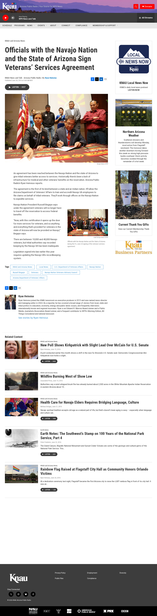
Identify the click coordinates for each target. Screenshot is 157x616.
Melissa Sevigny (45, 407)
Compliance (81, 25)
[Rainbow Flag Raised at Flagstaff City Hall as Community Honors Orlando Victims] (21, 474)
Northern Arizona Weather (134, 133)
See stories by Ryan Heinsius (33, 317)
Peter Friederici (45, 442)
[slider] (16, 17)
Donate (148, 6)
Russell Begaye (19, 272)
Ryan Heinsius (51, 78)
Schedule (7, 25)
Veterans (34, 272)
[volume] (13, 18)
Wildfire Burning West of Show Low (66, 376)
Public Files (59, 578)
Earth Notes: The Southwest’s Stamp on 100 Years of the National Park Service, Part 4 (92, 435)
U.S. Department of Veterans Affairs (69, 267)
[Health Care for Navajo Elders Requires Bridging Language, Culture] (21, 407)
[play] (5, 17)
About (53, 25)
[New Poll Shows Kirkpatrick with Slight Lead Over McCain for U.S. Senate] (21, 350)
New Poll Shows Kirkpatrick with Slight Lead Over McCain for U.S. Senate (94, 345)
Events (41, 25)
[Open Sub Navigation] (34, 25)
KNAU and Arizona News (15, 41)
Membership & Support (104, 25)
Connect (66, 25)
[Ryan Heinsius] (10, 302)
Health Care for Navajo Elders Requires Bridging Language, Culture (89, 402)
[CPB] (69, 611)
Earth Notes (44, 430)
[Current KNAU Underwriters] (133, 247)
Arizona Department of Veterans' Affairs (29, 278)
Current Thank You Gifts (134, 224)
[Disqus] (78, 531)
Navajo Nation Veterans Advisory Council (61, 272)
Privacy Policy (60, 573)
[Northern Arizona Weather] (133, 112)
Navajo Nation (95, 267)
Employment (92, 573)
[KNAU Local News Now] (133, 59)
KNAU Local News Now (133, 83)
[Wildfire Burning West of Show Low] (21, 381)
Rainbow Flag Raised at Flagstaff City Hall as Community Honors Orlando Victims (94, 471)
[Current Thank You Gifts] (133, 194)
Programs (19, 25)
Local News (43, 267)
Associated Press (46, 381)
